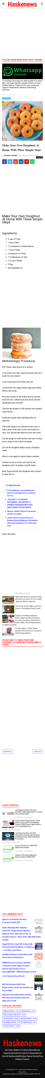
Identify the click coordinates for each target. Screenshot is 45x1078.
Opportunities (8, 1026)
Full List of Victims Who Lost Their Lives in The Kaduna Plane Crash (28, 607)
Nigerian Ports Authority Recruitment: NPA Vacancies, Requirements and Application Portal (17, 998)
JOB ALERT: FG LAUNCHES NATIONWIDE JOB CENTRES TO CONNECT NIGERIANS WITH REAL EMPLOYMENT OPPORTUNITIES (20, 503)
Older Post (37, 751)
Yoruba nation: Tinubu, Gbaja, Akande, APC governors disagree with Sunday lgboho (28, 630)
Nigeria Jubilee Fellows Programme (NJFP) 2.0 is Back (21, 512)
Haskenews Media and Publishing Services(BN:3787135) (21, 1074)
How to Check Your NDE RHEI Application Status (26, 846)
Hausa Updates (26, 1018)
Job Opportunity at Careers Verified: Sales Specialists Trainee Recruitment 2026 (28, 812)
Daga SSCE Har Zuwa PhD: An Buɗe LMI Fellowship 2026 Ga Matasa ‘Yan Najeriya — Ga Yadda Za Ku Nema (18, 947)
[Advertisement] (22, 34)
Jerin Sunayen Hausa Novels (13, 976)
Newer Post (7, 751)
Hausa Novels (8, 1018)
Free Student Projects (12, 1015)
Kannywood (27, 1022)
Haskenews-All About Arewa (28, 1069)
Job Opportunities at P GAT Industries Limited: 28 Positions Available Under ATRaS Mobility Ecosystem (27, 836)
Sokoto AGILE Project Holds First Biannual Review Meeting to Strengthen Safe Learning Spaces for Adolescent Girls (22, 522)
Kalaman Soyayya (9, 1022)
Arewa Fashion (8, 1011)
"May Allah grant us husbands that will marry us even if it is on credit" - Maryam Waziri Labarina (28, 599)
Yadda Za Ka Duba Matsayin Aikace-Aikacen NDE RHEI (26, 856)
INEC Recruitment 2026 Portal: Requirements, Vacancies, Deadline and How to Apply (17, 987)
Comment (39, 157)
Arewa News (6, 98)
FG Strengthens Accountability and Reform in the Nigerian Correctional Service (21, 493)
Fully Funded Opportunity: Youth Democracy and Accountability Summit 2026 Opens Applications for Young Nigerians (28, 823)
